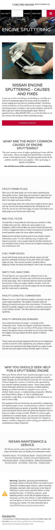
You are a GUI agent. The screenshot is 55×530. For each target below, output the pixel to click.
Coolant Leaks (44, 463)
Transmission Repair (10, 460)
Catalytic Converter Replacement (36, 458)
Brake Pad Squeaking (43, 460)
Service (27, 13)
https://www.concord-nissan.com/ (13, 524)
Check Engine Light (43, 455)
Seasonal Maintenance (13, 458)
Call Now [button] (5, 13)
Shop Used (20, 12)
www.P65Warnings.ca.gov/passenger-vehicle (27, 505)
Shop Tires (33, 463)
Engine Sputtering (26, 460)
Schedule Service (27, 123)
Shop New (14, 12)
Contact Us (13, 521)
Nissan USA (29, 524)
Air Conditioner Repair (26, 455)
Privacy (20, 521)
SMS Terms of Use (30, 521)
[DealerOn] (9, 516)
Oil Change (23, 463)
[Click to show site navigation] (51, 13)
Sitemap (40, 521)
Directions (36, 13)
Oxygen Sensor (11, 463)
